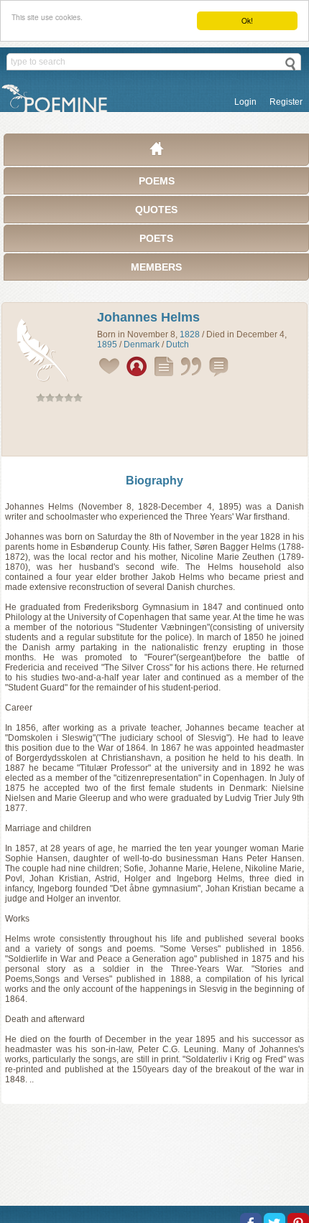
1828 (190, 334)
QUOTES (156, 209)
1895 (107, 344)
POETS (156, 238)
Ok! (247, 20)
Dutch (177, 344)
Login (245, 102)
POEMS (157, 181)
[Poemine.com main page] (157, 152)
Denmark (142, 344)
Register (286, 102)
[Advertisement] (154, 432)
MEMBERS (156, 267)
